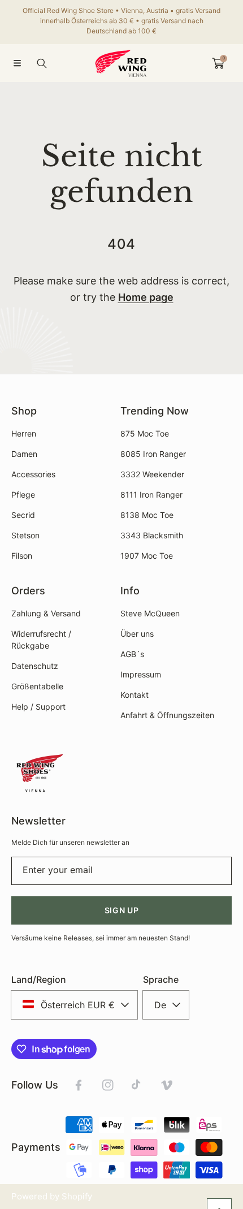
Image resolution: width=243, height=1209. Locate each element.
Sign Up (122, 910)
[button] (17, 63)
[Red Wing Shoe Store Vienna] (121, 63)
